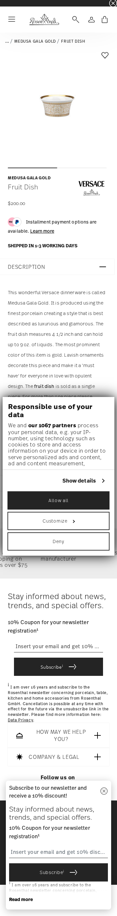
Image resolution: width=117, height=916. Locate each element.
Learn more (42, 231)
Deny (58, 541)
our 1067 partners (52, 425)
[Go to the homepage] (44, 19)
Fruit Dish (73, 41)
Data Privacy (20, 720)
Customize (55, 521)
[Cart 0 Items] (105, 19)
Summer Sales (13, 3)
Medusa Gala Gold (35, 41)
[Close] (104, 791)
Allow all (58, 500)
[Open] (74, 19)
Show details (79, 481)
